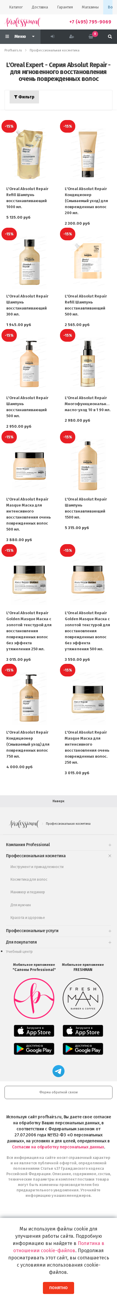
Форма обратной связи (58, 1092)
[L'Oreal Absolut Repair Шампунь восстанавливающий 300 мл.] (29, 262)
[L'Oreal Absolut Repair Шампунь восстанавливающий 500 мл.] (29, 363)
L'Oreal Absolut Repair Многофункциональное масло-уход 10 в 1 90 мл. (88, 404)
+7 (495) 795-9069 (90, 22)
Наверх (58, 801)
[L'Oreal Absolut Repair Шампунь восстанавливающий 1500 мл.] (88, 465)
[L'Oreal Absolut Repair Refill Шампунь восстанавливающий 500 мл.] (88, 262)
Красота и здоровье (27, 917)
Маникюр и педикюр (27, 892)
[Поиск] (110, 36)
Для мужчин (20, 905)
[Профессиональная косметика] (22, 21)
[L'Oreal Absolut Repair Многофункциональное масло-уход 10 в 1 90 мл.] (88, 363)
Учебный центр (19, 951)
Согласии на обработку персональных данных (58, 1147)
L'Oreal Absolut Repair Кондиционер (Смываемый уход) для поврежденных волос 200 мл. (86, 200)
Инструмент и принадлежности (37, 866)
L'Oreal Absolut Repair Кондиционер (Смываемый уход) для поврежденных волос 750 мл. (28, 744)
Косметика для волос (28, 879)
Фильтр (25, 97)
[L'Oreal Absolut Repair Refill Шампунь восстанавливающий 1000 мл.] (29, 154)
